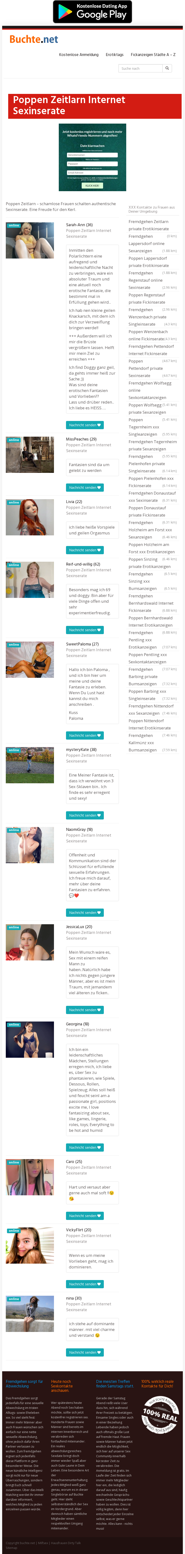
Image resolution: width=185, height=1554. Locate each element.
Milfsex (43, 1543)
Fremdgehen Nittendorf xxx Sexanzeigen (153, 709)
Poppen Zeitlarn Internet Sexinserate (88, 234)
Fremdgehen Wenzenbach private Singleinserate (153, 317)
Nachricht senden (83, 425)
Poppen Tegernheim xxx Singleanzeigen (153, 427)
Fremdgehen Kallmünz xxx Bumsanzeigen (153, 743)
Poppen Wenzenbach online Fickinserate (153, 335)
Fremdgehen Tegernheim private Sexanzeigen (153, 446)
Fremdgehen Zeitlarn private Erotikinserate (153, 226)
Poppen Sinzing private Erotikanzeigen (153, 563)
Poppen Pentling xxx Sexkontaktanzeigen (153, 659)
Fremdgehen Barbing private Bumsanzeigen (153, 676)
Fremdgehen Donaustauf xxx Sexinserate (153, 496)
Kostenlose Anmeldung (79, 55)
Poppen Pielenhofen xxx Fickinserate (153, 482)
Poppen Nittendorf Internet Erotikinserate (153, 725)
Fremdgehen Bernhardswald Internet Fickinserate (153, 603)
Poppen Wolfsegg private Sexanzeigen (153, 409)
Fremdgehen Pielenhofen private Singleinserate (153, 464)
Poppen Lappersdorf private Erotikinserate (153, 262)
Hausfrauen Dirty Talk (66, 1543)
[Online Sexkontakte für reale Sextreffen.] (33, 40)
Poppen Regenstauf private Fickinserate (153, 299)
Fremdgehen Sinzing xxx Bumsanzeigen (153, 581)
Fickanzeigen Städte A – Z (153, 55)
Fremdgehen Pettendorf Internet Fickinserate (153, 350)
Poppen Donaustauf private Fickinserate (153, 512)
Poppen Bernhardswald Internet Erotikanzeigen (153, 622)
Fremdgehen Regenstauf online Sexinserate (153, 280)
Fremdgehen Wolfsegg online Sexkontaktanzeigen (153, 390)
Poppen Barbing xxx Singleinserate (153, 694)
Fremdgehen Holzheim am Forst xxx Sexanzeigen (153, 530)
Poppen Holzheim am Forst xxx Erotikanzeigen (153, 549)
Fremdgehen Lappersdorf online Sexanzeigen (153, 243)
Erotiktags (115, 55)
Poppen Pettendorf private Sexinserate (153, 368)
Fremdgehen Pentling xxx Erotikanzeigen (153, 640)
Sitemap (11, 1548)
